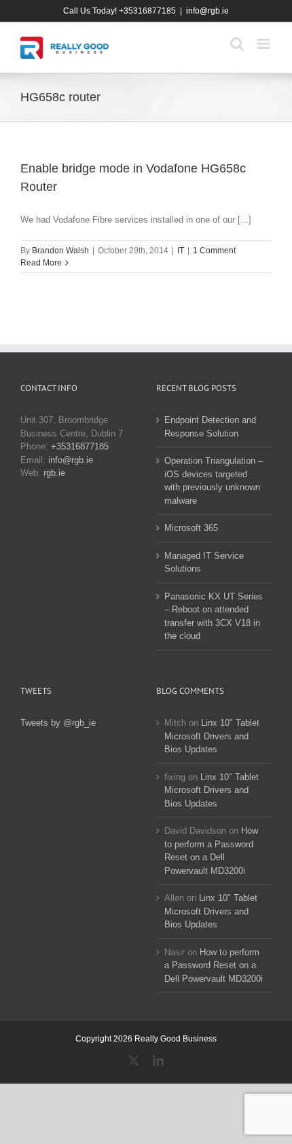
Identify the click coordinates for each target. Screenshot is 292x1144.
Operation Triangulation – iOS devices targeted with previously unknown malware (213, 481)
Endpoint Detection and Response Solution (210, 427)
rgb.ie (54, 473)
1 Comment (214, 250)
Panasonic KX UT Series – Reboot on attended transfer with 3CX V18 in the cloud (213, 616)
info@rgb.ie (207, 11)
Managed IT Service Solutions (204, 562)
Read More (41, 262)
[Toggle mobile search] (237, 44)
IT (180, 250)
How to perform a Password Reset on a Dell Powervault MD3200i (213, 965)
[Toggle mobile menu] (264, 44)
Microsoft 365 (191, 528)
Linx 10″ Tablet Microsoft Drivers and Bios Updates (211, 736)
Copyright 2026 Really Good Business (146, 1039)
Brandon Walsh (60, 250)
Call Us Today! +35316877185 (119, 11)
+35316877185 (80, 446)
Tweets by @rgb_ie (58, 723)
